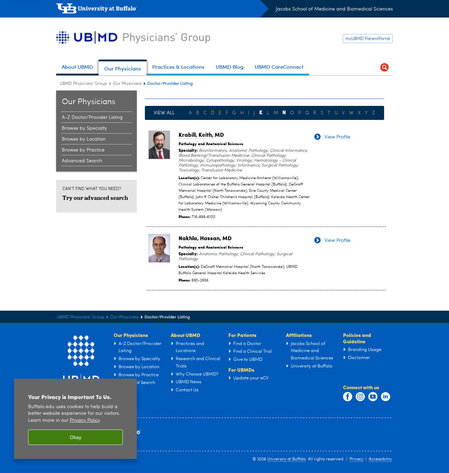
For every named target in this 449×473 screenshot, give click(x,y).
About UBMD (185, 334)
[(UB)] (162, 10)
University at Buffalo (286, 459)
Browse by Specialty (84, 128)
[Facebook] (347, 396)
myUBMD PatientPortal (368, 39)
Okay (75, 437)
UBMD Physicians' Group (83, 84)
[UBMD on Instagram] (360, 396)
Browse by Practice (83, 150)
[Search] (384, 67)
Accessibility (380, 459)
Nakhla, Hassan (199, 238)
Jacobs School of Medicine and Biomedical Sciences (334, 9)
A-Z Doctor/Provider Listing (92, 117)
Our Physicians (127, 84)
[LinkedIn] (385, 396)
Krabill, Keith (195, 134)
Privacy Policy (85, 420)
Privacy (356, 459)
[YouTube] (372, 396)
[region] (75, 419)
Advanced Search (82, 160)
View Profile (337, 137)
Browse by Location (84, 139)
